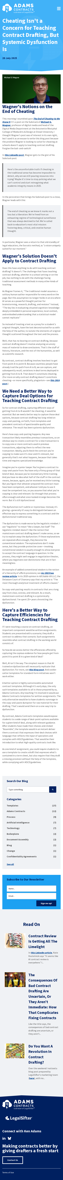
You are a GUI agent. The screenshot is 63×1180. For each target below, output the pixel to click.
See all (10, 864)
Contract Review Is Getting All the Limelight (42, 941)
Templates (31, 805)
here (31, 1078)
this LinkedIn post (14, 154)
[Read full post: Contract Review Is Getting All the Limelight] (15, 940)
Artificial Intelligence (31, 822)
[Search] (52, 789)
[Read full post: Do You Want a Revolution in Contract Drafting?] (15, 1051)
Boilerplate (31, 833)
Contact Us (12, 1160)
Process (31, 816)
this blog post (36, 669)
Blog (31, 845)
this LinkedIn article (41, 952)
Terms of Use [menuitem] (8, 1172)
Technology (31, 828)
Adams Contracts (31, 811)
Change (31, 850)
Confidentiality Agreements (31, 856)
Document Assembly (31, 839)
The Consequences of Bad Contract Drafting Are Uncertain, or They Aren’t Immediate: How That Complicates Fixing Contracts (43, 996)
